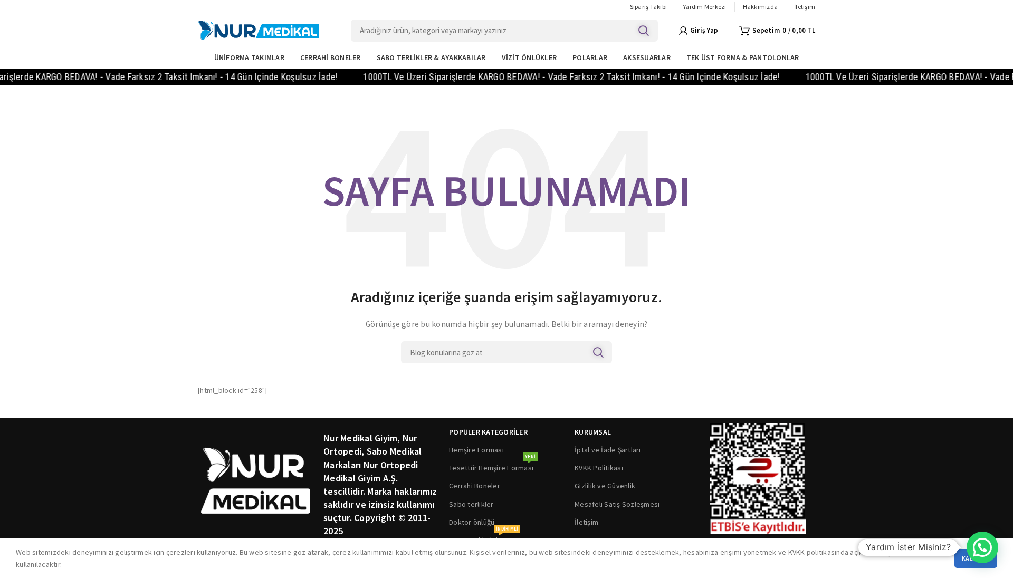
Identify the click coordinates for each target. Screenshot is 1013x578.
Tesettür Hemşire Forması (492, 466)
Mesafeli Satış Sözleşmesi (617, 504)
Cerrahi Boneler (474, 485)
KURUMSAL (593, 432)
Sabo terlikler (471, 504)
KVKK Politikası (599, 468)
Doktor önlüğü (471, 522)
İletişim (586, 522)
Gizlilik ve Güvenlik (605, 485)
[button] (982, 547)
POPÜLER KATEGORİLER (488, 432)
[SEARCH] (643, 31)
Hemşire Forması (476, 450)
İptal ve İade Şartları (608, 450)
